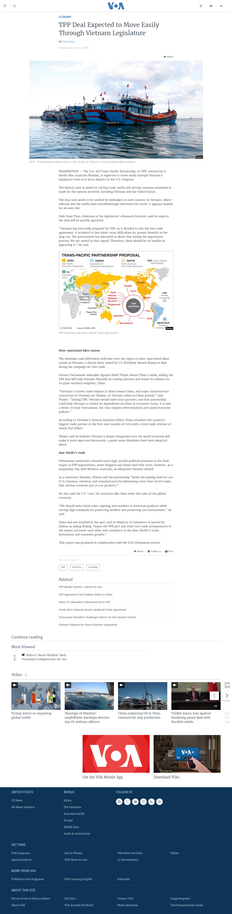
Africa (68, 800)
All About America (23, 807)
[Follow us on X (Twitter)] (127, 801)
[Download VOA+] (187, 754)
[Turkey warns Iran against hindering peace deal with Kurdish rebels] (196, 696)
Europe (68, 820)
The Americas (72, 807)
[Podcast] (159, 801)
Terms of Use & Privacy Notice (30, 898)
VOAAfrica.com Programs (27, 879)
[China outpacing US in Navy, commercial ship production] (142, 696)
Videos (174, 853)
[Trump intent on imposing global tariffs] (36, 696)
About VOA (18, 905)
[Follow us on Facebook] (119, 801)
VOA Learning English (78, 879)
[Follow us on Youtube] (135, 801)
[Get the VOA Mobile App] (116, 754)
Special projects (21, 859)
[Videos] (211, 6)
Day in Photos (73, 853)
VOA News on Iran (75, 859)
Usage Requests (180, 898)
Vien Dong (68, 41)
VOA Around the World (78, 905)
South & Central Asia (77, 833)
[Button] (168, 57)
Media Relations (127, 905)
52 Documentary (128, 859)
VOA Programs (20, 853)
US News (16, 800)
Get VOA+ (70, 898)
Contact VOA (125, 898)
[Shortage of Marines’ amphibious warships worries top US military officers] (89, 696)
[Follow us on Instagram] (143, 801)
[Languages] (201, 6)
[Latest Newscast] (221, 6)
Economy (65, 17)
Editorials (123, 879)
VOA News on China (129, 853)
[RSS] (151, 801)
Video (16, 675)
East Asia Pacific (74, 813)
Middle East (71, 827)
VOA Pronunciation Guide (186, 905)
